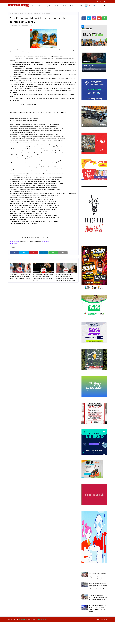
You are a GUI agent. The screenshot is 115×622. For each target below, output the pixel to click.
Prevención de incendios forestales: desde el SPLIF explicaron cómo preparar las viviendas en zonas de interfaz (65, 277)
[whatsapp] (104, 18)
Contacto (104, 619)
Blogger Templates (41, 619)
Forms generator (15, 241)
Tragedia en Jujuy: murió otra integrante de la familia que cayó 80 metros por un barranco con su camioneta (98, 598)
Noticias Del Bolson (15, 25)
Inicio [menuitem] (33, 6)
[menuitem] (87, 5)
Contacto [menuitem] (72, 6)
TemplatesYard (22, 619)
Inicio (11, 13)
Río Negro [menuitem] (57, 6)
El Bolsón (15, 13)
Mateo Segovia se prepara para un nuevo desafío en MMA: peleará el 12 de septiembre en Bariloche (43, 277)
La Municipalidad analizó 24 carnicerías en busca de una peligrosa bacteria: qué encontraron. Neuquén (98, 576)
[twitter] (100, 1)
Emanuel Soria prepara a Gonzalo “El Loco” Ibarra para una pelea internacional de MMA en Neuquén (20, 276)
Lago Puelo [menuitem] (49, 6)
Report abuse (45, 241)
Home (98, 619)
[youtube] (99, 18)
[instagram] (103, 1)
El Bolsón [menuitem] (40, 6)
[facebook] (97, 1)
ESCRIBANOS (13, 243)
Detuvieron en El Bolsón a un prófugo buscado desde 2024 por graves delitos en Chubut (97, 608)
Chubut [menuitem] (65, 6)
